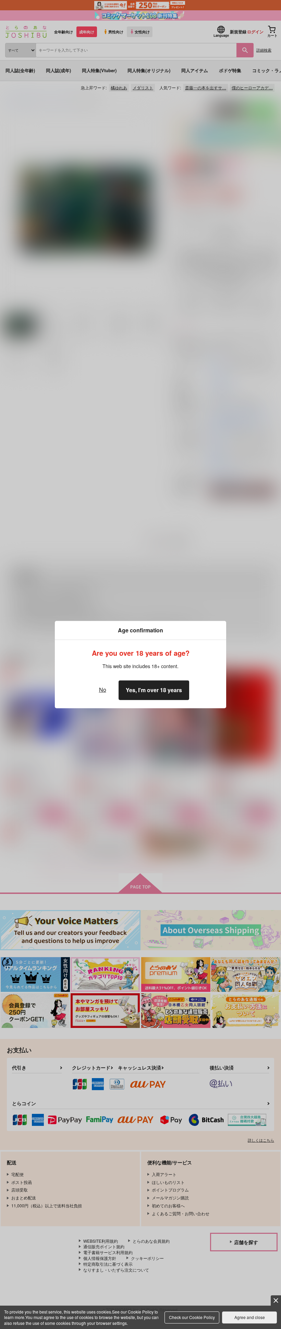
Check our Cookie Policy (192, 1317)
